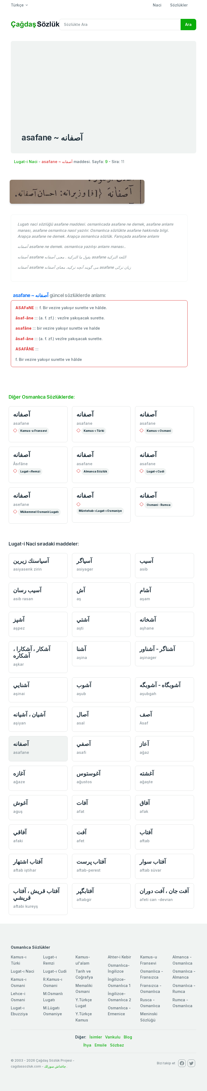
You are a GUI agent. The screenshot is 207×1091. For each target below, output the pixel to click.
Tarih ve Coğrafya (84, 974)
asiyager (85, 569)
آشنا (81, 648)
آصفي (84, 743)
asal (81, 723)
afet (80, 840)
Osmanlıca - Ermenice (119, 1011)
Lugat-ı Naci (22, 971)
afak (144, 811)
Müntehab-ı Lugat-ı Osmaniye (100, 511)
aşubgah (148, 693)
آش (81, 590)
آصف (146, 714)
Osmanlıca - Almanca (183, 974)
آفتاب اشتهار (28, 861)
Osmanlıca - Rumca (183, 988)
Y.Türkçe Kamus (83, 1016)
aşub (81, 693)
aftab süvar (150, 870)
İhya (87, 1045)
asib (144, 569)
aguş (18, 811)
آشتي (83, 619)
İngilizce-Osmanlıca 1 (119, 982)
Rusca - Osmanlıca (150, 1002)
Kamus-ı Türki (94, 431)
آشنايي (21, 685)
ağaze (19, 781)
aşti (80, 628)
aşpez (19, 628)
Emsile (101, 1045)
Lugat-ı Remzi (30, 471)
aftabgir (84, 899)
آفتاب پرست (91, 861)
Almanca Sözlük (95, 471)
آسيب (146, 560)
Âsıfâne (20, 463)
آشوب (84, 685)
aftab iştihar (24, 870)
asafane (21, 423)
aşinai (19, 693)
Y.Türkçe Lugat (83, 1002)
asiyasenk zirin (27, 569)
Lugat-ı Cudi (155, 471)
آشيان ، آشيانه (29, 714)
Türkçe (17, 5)
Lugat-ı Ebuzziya (19, 1011)
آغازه (19, 773)
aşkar (18, 664)
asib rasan (23, 598)
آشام (145, 590)
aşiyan (19, 723)
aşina (82, 657)
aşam (145, 598)
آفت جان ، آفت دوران (164, 891)
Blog (128, 1037)
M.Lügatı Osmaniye (52, 1011)
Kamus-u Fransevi (33, 431)
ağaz (144, 752)
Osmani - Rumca (158, 505)
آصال (83, 714)
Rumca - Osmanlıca (182, 1002)
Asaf (144, 723)
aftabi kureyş (25, 906)
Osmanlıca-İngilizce (119, 968)
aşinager (148, 657)
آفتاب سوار (153, 861)
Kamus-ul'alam (82, 960)
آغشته (147, 773)
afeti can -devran (156, 899)
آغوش (20, 802)
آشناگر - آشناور (157, 648)
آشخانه (148, 619)
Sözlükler (179, 5)
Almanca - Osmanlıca (182, 960)
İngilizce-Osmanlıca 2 (119, 996)
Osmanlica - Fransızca (151, 974)
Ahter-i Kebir (119, 957)
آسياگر (84, 560)
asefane (21, 504)
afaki (18, 840)
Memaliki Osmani (83, 988)
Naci (157, 5)
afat (80, 811)
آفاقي (20, 832)
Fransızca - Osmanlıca (150, 988)
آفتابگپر (85, 891)
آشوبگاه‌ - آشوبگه (160, 685)
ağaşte (146, 781)
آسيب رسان (27, 590)
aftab (145, 840)
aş (79, 598)
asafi (81, 752)
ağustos (84, 781)
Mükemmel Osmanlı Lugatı (39, 512)
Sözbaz (117, 1045)
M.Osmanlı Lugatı (53, 996)
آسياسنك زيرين (31, 560)
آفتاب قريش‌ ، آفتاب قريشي (36, 894)
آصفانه (21, 414)
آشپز (19, 619)
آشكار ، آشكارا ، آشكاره (31, 652)
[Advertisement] (103, 81)
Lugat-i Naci (25, 161)
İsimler (95, 1037)
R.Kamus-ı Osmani (52, 982)
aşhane (147, 628)
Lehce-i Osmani (18, 996)
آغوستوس (89, 773)
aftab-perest (89, 870)
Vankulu (112, 1037)
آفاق (145, 802)
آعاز (144, 743)
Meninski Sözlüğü (148, 1016)
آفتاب (146, 832)
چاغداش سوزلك (55, 1066)
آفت (82, 832)
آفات (82, 802)
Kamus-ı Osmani (159, 431)
